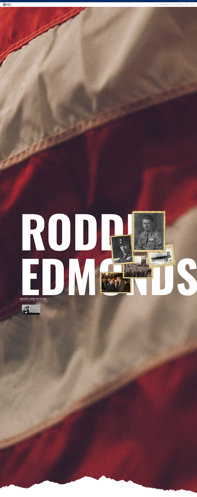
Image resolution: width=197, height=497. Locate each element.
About (157, 4)
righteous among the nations (167, 4)
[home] (7, 4)
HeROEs (186, 4)
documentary (179, 4)
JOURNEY (192, 4)
